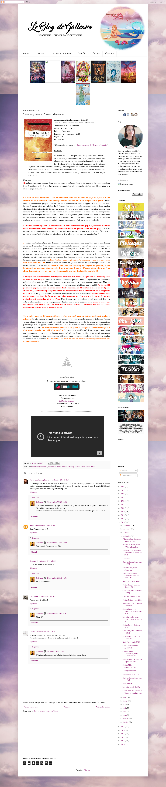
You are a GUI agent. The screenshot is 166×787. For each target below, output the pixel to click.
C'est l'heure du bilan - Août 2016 (131, 646)
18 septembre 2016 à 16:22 (48, 596)
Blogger (87, 770)
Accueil (26, 53)
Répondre (33, 492)
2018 (123, 515)
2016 (123, 522)
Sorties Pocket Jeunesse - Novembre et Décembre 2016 (132, 552)
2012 (123, 737)
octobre (126, 532)
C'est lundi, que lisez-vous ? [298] (132, 591)
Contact (109, 53)
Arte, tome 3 (127, 683)
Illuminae (51, 467)
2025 (123, 490)
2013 (123, 733)
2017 (123, 518)
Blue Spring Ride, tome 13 (132, 581)
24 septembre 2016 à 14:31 (57, 578)
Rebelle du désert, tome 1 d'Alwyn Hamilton (132, 545)
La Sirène (126, 558)
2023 (123, 497)
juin (124, 704)
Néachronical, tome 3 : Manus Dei (131, 568)
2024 (123, 493)
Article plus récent (30, 707)
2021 (123, 504)
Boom (32, 525)
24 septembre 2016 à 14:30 (57, 502)
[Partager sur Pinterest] (59, 463)
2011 (123, 740)
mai (124, 708)
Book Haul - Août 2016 (131, 642)
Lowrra (32, 631)
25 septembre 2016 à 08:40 (46, 631)
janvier (126, 722)
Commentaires (126, 475)
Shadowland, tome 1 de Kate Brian (131, 637)
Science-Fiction (80, 467)
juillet (125, 701)
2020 (123, 508)
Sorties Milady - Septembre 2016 (129, 666)
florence (33, 560)
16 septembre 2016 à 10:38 (45, 525)
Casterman (43, 467)
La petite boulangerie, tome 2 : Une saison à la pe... (132, 619)
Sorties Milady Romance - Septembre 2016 (132, 660)
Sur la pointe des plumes (39, 479)
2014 (123, 730)
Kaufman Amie (60, 467)
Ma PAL (82, 53)
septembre (127, 536)
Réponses (35, 497)
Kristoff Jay (70, 467)
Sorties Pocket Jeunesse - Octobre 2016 (132, 586)
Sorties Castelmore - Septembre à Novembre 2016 (132, 611)
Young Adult (90, 467)
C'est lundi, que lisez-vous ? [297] (132, 631)
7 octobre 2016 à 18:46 (55, 651)
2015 (123, 726)
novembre (127, 529)
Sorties (96, 53)
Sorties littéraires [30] (131, 674)
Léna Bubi (34, 596)
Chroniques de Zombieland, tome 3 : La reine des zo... (131, 653)
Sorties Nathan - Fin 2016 (132, 600)
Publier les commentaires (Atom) (46, 711)
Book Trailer (35, 467)
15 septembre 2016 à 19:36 (60, 480)
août (125, 697)
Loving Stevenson (129, 670)
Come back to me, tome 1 (132, 596)
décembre (127, 525)
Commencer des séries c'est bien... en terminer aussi (132, 691)
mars (125, 715)
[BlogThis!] (51, 463)
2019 (123, 511)
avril (125, 711)
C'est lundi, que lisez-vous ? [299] (132, 563)
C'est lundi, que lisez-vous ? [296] (132, 679)
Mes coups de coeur (61, 53)
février (126, 718)
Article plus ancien (103, 707)
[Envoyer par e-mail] (49, 463)
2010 (123, 744)
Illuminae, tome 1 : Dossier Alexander (92, 145)
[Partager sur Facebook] (56, 463)
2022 (123, 501)
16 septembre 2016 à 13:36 (46, 561)
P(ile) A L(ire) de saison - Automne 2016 (132, 540)
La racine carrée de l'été (131, 687)
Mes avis (40, 53)
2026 (123, 486)
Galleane (35, 463)
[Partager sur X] (54, 463)
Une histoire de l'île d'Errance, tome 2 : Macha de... (131, 575)
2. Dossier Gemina (66, 401)
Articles (124, 470)
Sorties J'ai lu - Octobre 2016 (131, 626)
